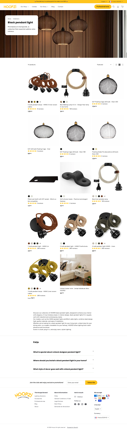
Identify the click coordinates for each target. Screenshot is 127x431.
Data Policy (57, 404)
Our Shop (24, 6)
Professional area (103, 7)
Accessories (38, 398)
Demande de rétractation (62, 406)
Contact (60, 6)
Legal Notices (58, 401)
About (36, 406)
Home (9, 18)
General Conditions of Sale (62, 398)
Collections (16, 18)
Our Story (43, 6)
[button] (32, 109)
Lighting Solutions (40, 396)
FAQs (56, 396)
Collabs (34, 6)
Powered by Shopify (72, 427)
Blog (52, 6)
